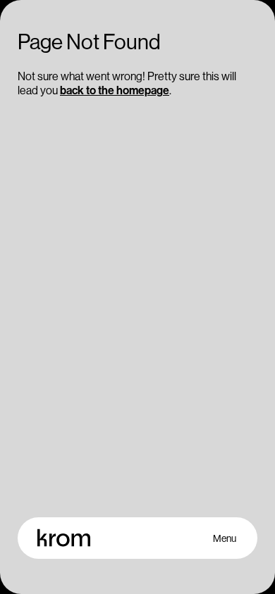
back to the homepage (114, 90)
